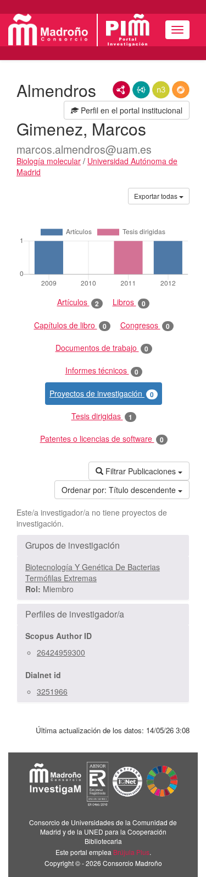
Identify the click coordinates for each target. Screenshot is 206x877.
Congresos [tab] (145, 325)
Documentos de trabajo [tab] (101, 348)
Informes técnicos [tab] (101, 370)
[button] (103, 545)
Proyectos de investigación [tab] (101, 393)
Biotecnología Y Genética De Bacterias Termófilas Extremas (92, 572)
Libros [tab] (129, 302)
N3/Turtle (161, 90)
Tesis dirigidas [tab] (101, 416)
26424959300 (61, 652)
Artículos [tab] (78, 302)
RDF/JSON (181, 90)
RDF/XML (121, 90)
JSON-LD (141, 90)
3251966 (52, 691)
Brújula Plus (131, 852)
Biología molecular (48, 160)
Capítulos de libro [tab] (70, 325)
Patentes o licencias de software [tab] (102, 439)
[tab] (103, 545)
